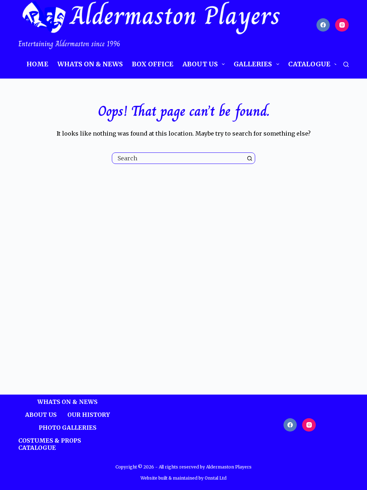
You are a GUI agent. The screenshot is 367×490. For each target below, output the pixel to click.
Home (37, 64)
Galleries (253, 64)
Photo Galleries (67, 427)
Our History (88, 414)
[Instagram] (342, 25)
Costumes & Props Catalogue (49, 444)
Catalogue (309, 64)
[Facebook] (323, 25)
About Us (200, 64)
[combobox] (178, 158)
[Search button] (249, 158)
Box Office (152, 64)
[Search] (346, 64)
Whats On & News (90, 64)
